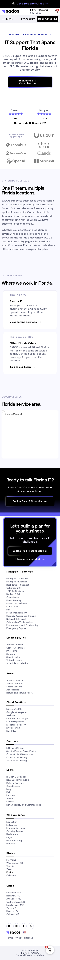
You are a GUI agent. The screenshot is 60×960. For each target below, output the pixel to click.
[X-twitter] (31, 926)
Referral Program (15, 783)
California (11, 875)
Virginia (10, 866)
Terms (9, 937)
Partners (10, 795)
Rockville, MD (13, 895)
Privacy (18, 937)
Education (11, 821)
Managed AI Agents (16, 581)
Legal (9, 837)
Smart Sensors (14, 686)
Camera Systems (15, 647)
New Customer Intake (17, 779)
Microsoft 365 (14, 709)
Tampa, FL (11, 908)
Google (43, 110)
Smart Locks (13, 657)
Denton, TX (12, 911)
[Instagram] (16, 926)
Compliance (12, 597)
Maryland (11, 859)
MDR (8, 609)
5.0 (16, 118)
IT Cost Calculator (16, 776)
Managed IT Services (17, 578)
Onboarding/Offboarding (19, 622)
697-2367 (35, 12)
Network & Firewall (16, 618)
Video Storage (14, 660)
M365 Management (16, 612)
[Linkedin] (9, 926)
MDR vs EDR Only (15, 747)
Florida (9, 872)
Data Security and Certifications (23, 804)
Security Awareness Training (21, 615)
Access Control (14, 644)
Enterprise (11, 824)
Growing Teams (14, 831)
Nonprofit (11, 843)
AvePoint (11, 715)
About (9, 798)
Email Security (13, 600)
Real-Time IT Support (17, 584)
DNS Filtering (13, 727)
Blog (8, 789)
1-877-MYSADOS (39, 9)
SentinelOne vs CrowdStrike (21, 751)
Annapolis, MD (13, 898)
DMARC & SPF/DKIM (16, 603)
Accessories (12, 689)
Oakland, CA (12, 914)
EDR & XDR (12, 606)
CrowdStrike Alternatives (19, 754)
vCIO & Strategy (15, 591)
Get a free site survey (30, 3)
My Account (28, 18)
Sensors (10, 654)
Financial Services (15, 828)
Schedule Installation (17, 663)
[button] (7, 19)
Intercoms (11, 650)
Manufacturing (14, 840)
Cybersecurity (13, 587)
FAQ (8, 792)
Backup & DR (13, 594)
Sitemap (28, 937)
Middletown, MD (15, 905)
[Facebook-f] (24, 926)
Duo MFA (11, 730)
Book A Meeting (47, 18)
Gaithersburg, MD (15, 901)
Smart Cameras (14, 683)
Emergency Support (17, 628)
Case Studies (13, 786)
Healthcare (12, 834)
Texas (9, 869)
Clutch (15, 110)
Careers (10, 801)
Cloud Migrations (15, 721)
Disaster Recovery (16, 724)
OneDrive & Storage (17, 718)
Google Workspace (16, 712)
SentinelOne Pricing (16, 760)
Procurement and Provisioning (22, 625)
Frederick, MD (13, 892)
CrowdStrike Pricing (16, 757)
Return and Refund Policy (19, 692)
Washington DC (14, 863)
